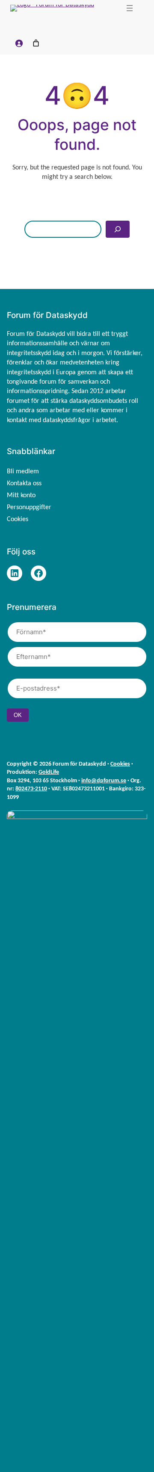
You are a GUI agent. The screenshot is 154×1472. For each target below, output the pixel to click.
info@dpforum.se (103, 781)
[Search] (118, 229)
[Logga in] (18, 43)
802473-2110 (31, 789)
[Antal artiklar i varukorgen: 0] (35, 43)
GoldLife (48, 772)
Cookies (120, 764)
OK (18, 715)
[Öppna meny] (129, 8)
